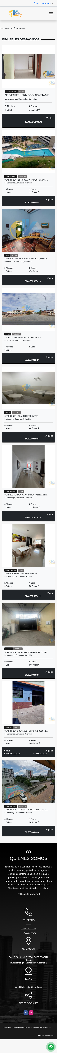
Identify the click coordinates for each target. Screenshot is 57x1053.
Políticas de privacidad (28, 894)
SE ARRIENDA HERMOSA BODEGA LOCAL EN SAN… (26, 652)
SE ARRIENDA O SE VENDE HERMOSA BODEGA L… (26, 731)
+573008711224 (28, 928)
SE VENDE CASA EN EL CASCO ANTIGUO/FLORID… (26, 259)
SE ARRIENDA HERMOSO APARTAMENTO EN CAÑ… (26, 180)
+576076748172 (28, 933)
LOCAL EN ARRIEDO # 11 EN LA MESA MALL (23, 337)
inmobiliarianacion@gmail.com (28, 987)
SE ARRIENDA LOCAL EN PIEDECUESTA (21, 416)
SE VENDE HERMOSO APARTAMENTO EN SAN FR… (26, 495)
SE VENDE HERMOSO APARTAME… (28, 95)
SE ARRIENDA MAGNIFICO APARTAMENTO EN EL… (26, 810)
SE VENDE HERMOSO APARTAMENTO (20, 573)
